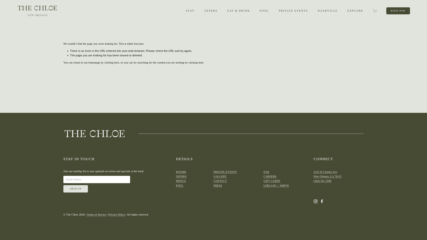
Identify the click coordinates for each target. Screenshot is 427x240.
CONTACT (220, 181)
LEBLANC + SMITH (276, 185)
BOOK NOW (398, 11)
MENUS (181, 181)
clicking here (111, 62)
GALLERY (220, 176)
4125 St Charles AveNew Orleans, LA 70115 (328, 174)
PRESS (218, 185)
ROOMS (181, 171)
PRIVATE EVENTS (293, 10)
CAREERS (270, 176)
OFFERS (211, 10)
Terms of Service (96, 214)
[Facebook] (322, 201)
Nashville (328, 10)
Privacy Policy (116, 214)
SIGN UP (75, 188)
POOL (264, 10)
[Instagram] (316, 201)
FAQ (266, 171)
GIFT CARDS (272, 181)
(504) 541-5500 (322, 181)
